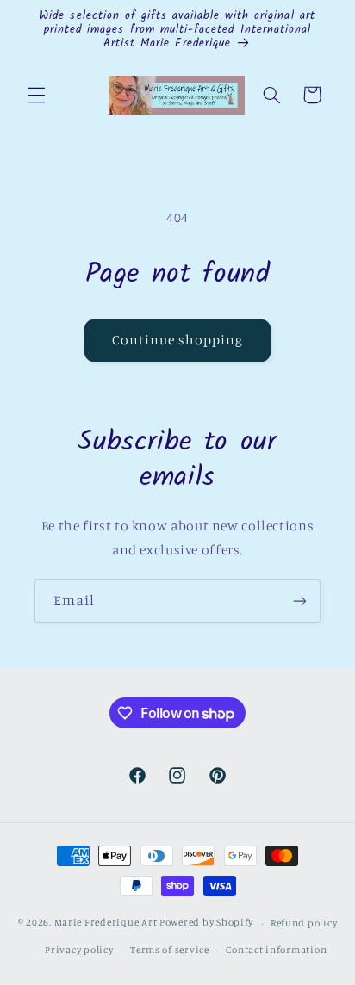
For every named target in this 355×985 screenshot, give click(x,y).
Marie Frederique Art (106, 923)
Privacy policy (79, 950)
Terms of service (169, 950)
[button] (36, 95)
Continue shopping (178, 339)
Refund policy (304, 923)
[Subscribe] (300, 600)
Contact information (276, 950)
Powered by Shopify (206, 923)
